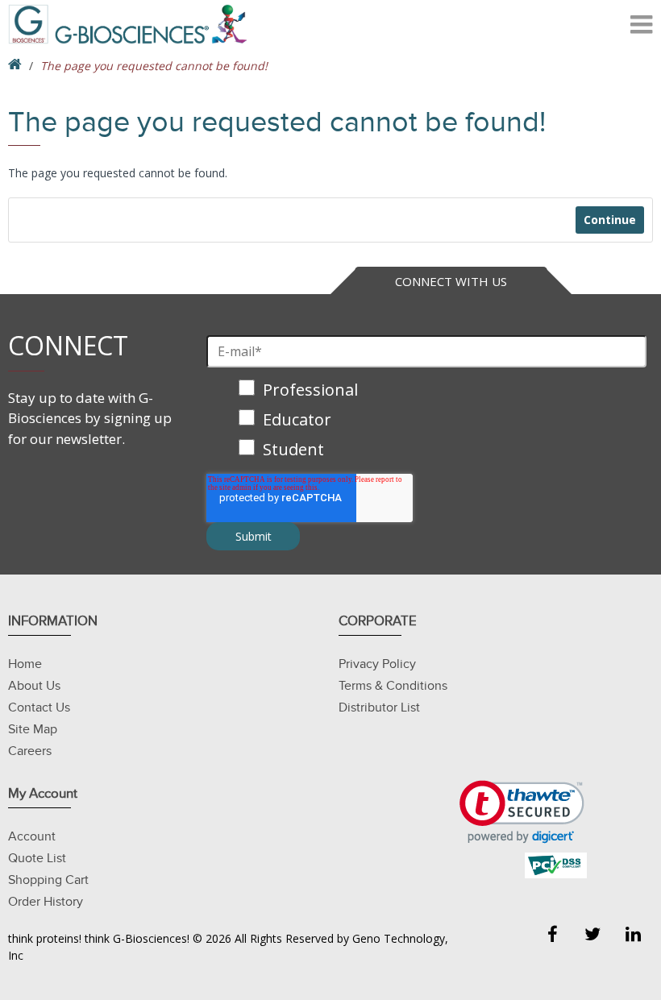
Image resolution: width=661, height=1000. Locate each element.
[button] (522, 811)
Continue (610, 219)
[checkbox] (426, 421)
